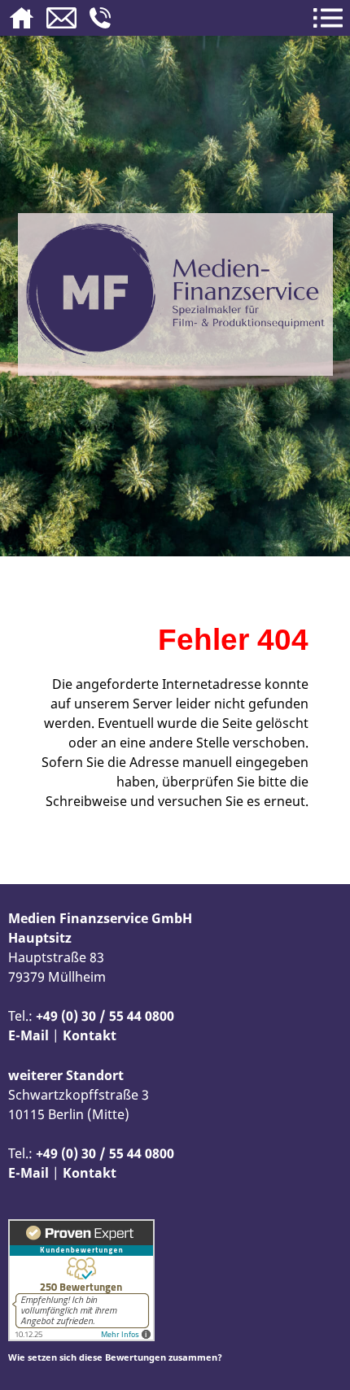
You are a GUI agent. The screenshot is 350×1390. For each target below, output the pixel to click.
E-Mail (28, 1035)
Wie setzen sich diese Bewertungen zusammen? (115, 1357)
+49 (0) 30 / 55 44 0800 (105, 1016)
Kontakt (89, 1035)
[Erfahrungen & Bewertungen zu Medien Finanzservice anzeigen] (81, 1336)
